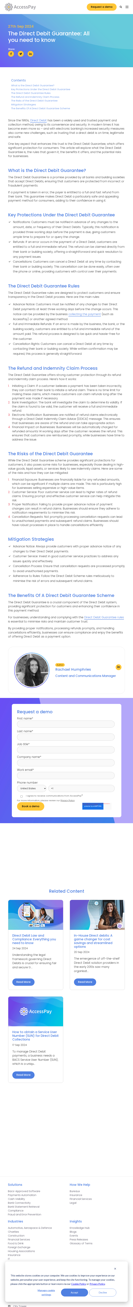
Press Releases (79, 1239)
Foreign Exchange (19, 1247)
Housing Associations (21, 1251)
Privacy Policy (97, 1283)
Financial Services (81, 1199)
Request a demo (102, 7)
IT (9, 1259)
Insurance (76, 1195)
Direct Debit (38, 120)
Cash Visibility (16, 1199)
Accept (74, 1292)
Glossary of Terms (81, 1243)
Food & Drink (16, 1243)
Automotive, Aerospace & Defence (30, 1228)
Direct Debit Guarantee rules (104, 617)
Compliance (16, 1210)
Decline (103, 1292)
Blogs (73, 1232)
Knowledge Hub (80, 1228)
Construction (16, 1236)
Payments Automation (22, 1195)
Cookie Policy (78, 1283)
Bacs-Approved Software (24, 1191)
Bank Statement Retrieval (23, 1207)
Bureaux (75, 1191)
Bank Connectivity (19, 1203)
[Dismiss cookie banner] (115, 1269)
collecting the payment (84, 314)
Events (74, 1236)
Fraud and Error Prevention (24, 1214)
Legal (73, 1203)
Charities (13, 1232)
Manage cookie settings (46, 1292)
